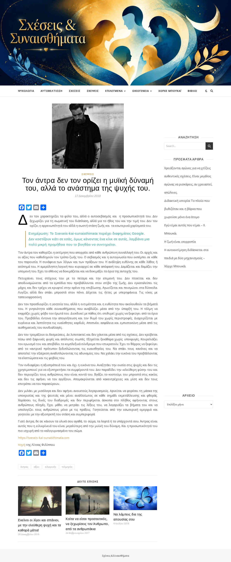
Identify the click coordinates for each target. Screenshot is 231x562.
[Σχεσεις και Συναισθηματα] (115, 42)
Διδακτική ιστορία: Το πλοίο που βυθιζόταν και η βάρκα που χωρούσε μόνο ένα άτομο (187, 209)
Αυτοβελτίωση (51, 91)
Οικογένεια (140, 91)
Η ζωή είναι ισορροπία (180, 242)
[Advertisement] (188, 332)
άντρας (24, 466)
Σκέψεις (93, 91)
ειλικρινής (50, 466)
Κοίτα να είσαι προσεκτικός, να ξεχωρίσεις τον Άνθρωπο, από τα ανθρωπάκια (87, 524)
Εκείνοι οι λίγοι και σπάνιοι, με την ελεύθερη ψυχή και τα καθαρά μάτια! (39, 525)
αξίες (36, 466)
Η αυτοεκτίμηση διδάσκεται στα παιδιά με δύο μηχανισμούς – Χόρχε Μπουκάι (186, 258)
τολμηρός (67, 466)
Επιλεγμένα (114, 91)
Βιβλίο (192, 91)
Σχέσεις (74, 91)
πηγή (21, 445)
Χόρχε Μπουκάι (169, 91)
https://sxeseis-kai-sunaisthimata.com (43, 438)
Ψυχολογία (26, 91)
